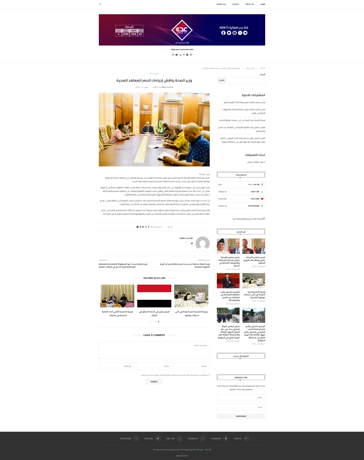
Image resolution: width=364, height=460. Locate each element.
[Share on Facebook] (148, 227)
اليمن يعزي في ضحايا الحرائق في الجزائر (154, 313)
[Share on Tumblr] (140, 227)
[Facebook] (183, 55)
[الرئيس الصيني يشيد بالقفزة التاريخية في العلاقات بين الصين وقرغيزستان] (228, 280)
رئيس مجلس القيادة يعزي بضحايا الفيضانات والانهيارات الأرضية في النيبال (229, 261)
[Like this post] (152, 227)
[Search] (100, 4)
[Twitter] (180, 55)
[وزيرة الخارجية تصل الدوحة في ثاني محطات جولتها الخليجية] (191, 296)
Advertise (221, 4)
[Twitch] (191, 55)
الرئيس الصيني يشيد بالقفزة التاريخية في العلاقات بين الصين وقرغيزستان (230, 296)
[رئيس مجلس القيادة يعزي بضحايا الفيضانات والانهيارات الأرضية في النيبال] (228, 246)
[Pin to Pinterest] (143, 227)
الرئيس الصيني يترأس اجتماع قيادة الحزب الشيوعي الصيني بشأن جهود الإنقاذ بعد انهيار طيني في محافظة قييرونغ (242, 140)
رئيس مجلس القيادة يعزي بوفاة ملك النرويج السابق (244, 102)
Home (262, 4)
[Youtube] (177, 55)
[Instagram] (173, 55)
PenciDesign (198, 449)
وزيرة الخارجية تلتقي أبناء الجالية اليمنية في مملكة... (117, 313)
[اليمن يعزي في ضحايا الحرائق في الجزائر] (154, 296)
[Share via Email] (138, 227)
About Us (250, 4)
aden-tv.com (167, 87)
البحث (262, 74)
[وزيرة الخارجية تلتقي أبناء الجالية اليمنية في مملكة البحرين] (117, 296)
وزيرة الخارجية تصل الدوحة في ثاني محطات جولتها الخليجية (242, 120)
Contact (235, 4)
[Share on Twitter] (146, 227)
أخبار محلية (250, 68)
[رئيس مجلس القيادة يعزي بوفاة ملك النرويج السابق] (253, 246)
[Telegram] (187, 55)
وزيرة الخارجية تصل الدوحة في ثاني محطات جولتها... (191, 313)
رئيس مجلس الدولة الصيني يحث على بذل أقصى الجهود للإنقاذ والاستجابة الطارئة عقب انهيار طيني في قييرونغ (229, 332)
